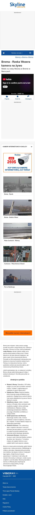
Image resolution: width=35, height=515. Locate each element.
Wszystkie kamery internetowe (17, 333)
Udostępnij (28, 99)
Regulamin (6, 503)
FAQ (4, 499)
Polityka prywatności (9, 511)
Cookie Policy (7, 507)
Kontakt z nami (7, 495)
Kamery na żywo (16, 53)
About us (5, 483)
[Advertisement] (17, 31)
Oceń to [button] (17, 99)
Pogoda (7, 99)
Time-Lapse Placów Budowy (11, 491)
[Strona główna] (3, 53)
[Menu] (30, 52)
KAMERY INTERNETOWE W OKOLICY (15, 147)
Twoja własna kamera (9, 487)
